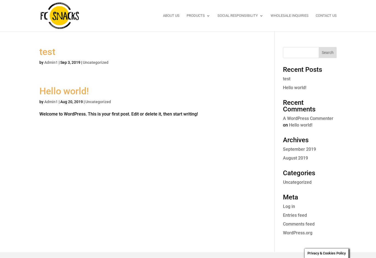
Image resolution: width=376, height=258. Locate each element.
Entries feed (295, 215)
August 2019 (295, 158)
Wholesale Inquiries (290, 16)
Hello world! (64, 91)
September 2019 (299, 149)
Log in (289, 206)
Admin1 (51, 62)
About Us (171, 16)
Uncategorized (95, 62)
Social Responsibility (237, 16)
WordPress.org (297, 232)
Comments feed (299, 224)
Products (196, 16)
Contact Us (326, 16)
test (47, 51)
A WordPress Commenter (308, 118)
